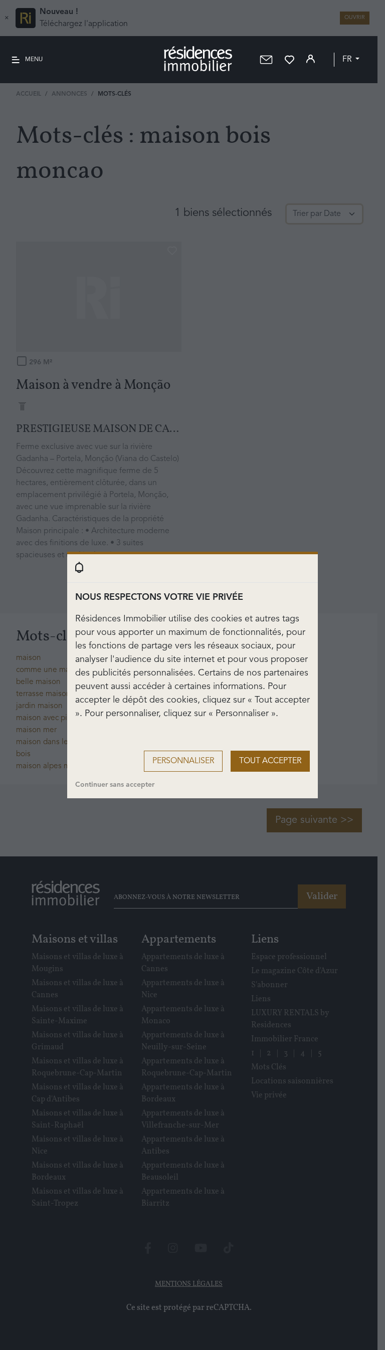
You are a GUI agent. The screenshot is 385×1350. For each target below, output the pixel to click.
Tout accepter (270, 761)
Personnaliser (183, 761)
